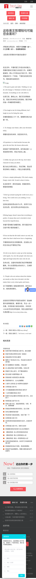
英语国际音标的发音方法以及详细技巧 (17, 429)
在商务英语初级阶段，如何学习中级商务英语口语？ (18, 442)
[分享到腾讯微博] (27, 326)
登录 (25, 1)
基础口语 (11, 18)
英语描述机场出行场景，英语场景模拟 (17, 446)
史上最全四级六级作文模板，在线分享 (17, 368)
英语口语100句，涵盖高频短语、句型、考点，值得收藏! (18, 404)
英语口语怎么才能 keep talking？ (18, 330)
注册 (31, 1)
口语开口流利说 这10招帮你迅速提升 (16, 383)
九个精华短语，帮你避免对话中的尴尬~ (17, 507)
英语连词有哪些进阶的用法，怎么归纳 (17, 408)
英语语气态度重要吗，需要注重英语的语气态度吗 (18, 450)
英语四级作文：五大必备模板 (14, 380)
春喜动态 (6, 530)
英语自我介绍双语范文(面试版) (15, 377)
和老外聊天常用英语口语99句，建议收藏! (18, 351)
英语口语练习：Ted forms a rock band (20, 333)
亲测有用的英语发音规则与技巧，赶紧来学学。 (18, 422)
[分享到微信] (31, 326)
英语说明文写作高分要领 (13, 357)
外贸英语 (24, 18)
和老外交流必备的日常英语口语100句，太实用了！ (19, 396)
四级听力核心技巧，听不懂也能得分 (16, 371)
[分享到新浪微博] (25, 326)
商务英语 (11, 13)
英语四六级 (24, 13)
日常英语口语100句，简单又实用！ (16, 426)
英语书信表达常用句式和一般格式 (15, 354)
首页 (11, 23)
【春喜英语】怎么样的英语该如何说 (16, 432)
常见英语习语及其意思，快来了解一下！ (18, 415)
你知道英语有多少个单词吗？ (14, 510)
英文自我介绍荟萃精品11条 (13, 374)
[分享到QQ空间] (22, 326)
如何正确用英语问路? (12, 412)
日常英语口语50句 (11, 387)
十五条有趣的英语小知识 (13, 393)
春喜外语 (28, 38)
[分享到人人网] (29, 326)
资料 (16, 23)
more (32, 502)
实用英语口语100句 (11, 418)
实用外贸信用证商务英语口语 (14, 520)
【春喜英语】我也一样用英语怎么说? (16, 438)
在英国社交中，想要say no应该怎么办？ (17, 514)
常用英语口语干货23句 (12, 401)
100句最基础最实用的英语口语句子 (16, 390)
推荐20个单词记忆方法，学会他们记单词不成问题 (18, 361)
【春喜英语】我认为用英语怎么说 (15, 435)
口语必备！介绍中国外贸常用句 (14, 517)
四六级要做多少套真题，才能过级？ (16, 365)
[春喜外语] (13, 6)
